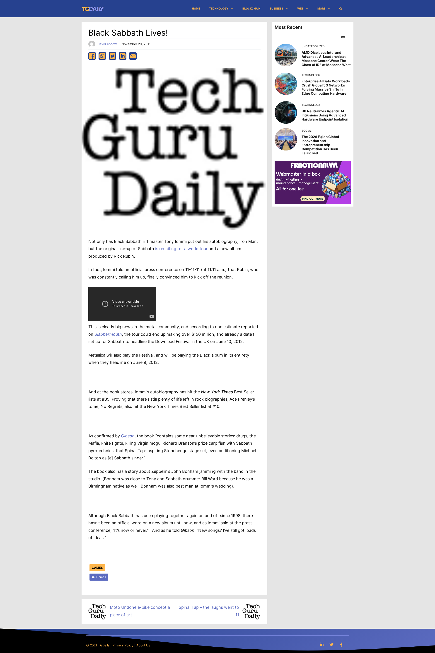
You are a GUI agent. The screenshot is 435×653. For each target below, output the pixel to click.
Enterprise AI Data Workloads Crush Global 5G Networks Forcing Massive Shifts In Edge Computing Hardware (326, 87)
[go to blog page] (343, 36)
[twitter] (112, 56)
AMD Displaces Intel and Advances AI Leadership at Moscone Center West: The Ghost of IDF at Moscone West (326, 58)
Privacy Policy (123, 645)
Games (97, 567)
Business (276, 8)
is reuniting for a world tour (181, 248)
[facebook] (92, 56)
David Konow (107, 44)
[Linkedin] (322, 644)
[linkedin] (122, 56)
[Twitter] (331, 644)
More (321, 8)
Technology (218, 8)
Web (300, 8)
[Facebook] (341, 644)
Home (196, 8)
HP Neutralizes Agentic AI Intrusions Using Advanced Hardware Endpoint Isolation (325, 115)
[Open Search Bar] (341, 8)
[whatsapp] (102, 56)
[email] (133, 56)
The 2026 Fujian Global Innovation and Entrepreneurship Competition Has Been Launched (320, 145)
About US (143, 645)
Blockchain (251, 8)
